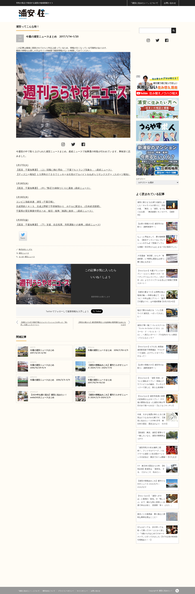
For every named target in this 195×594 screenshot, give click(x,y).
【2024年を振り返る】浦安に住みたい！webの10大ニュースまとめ (48, 396)
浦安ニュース (24, 253)
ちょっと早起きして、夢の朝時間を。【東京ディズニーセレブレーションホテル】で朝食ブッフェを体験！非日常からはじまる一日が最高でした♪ (157, 242)
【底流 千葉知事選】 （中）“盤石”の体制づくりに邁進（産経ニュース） (53, 188)
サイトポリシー (82, 591)
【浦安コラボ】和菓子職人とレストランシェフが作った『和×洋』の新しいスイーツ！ (44, 323)
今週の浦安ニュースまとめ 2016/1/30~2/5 (108, 350)
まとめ (21, 257)
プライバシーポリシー (66, 591)
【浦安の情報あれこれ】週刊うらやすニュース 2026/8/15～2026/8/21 (151, 484)
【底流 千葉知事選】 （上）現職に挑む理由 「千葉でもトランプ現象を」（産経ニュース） (64, 170)
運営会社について (49, 591)
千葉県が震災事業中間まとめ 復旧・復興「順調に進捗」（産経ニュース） (55, 211)
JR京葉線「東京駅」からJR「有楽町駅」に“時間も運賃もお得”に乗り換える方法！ (151, 258)
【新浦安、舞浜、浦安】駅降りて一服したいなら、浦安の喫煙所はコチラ (151, 435)
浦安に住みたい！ (166, 591)
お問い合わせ (170, 3)
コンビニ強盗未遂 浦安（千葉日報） (35, 202)
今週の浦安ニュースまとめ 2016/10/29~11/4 (43, 366)
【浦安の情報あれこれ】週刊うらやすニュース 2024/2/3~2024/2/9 (108, 396)
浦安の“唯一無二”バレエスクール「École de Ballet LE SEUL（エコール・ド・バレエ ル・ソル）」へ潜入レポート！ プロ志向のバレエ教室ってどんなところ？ (157, 331)
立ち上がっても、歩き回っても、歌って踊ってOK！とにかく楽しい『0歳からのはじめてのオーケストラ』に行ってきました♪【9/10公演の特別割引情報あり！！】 (157, 533)
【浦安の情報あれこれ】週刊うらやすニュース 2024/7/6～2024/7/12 (108, 366)
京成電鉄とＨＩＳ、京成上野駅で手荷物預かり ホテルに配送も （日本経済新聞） (58, 206)
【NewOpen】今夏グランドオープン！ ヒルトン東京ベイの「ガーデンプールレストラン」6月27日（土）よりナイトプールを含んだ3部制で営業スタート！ (157, 276)
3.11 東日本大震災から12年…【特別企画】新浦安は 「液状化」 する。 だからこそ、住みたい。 (151, 469)
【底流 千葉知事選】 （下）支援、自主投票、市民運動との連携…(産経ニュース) (58, 224)
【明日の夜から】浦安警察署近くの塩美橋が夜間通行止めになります (102, 323)
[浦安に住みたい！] (46, 14)
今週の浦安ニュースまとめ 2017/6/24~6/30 (43, 351)
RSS (177, 590)
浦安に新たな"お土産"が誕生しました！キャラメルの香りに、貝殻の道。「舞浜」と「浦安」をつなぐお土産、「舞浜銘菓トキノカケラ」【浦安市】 (155, 208)
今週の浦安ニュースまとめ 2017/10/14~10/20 (100, 381)
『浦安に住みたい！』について (144, 3)
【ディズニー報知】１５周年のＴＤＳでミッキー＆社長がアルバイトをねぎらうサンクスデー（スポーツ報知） (73, 174)
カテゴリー (140, 179)
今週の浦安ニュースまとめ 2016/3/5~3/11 (50, 380)
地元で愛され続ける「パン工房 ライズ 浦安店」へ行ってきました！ (150, 313)
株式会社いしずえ (25, 249)
